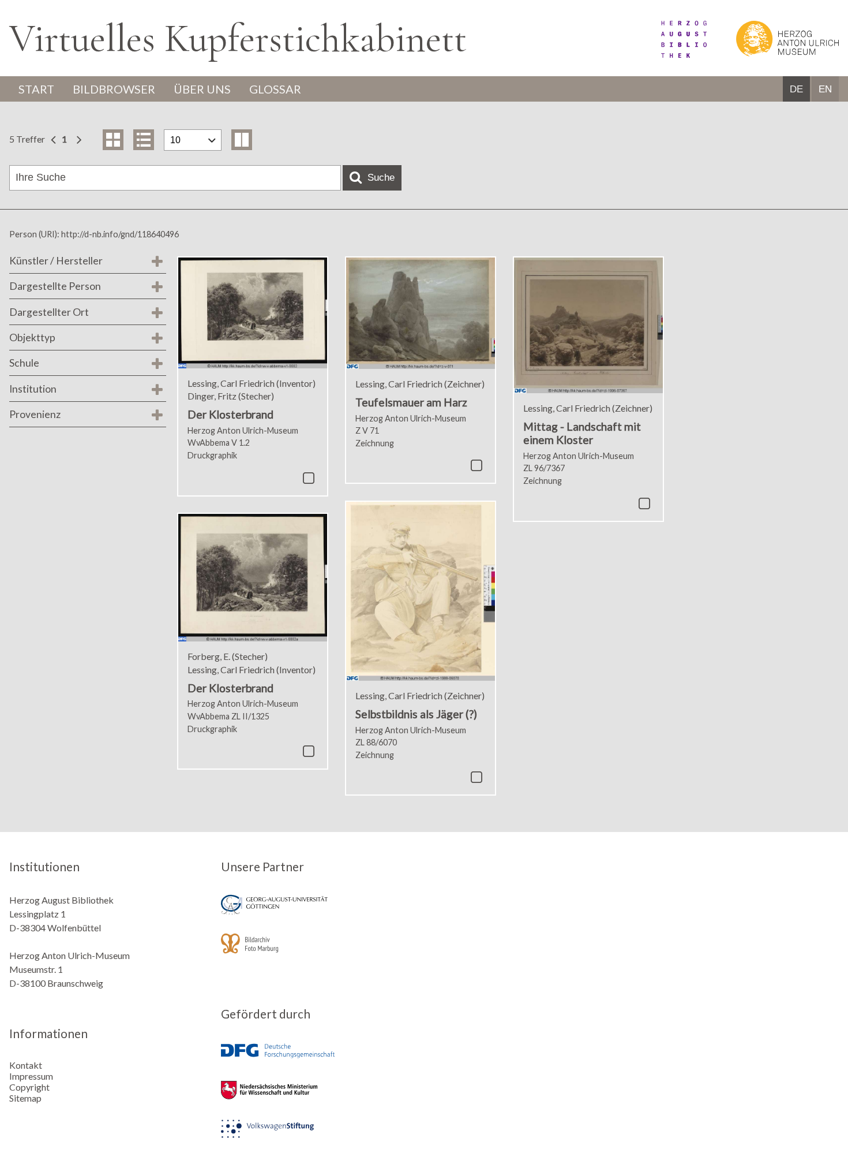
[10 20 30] (193, 140)
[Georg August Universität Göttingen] (318, 912)
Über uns (202, 89)
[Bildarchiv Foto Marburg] (318, 951)
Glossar (275, 89)
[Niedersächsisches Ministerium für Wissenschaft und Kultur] (318, 1098)
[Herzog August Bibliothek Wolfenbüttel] (670, 53)
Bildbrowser (114, 89)
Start (36, 89)
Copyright (29, 1086)
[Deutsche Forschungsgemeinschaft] (318, 1059)
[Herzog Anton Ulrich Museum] (773, 53)
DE (796, 89)
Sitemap (25, 1097)
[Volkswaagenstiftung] (318, 1136)
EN (825, 89)
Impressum (31, 1075)
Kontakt (25, 1064)
